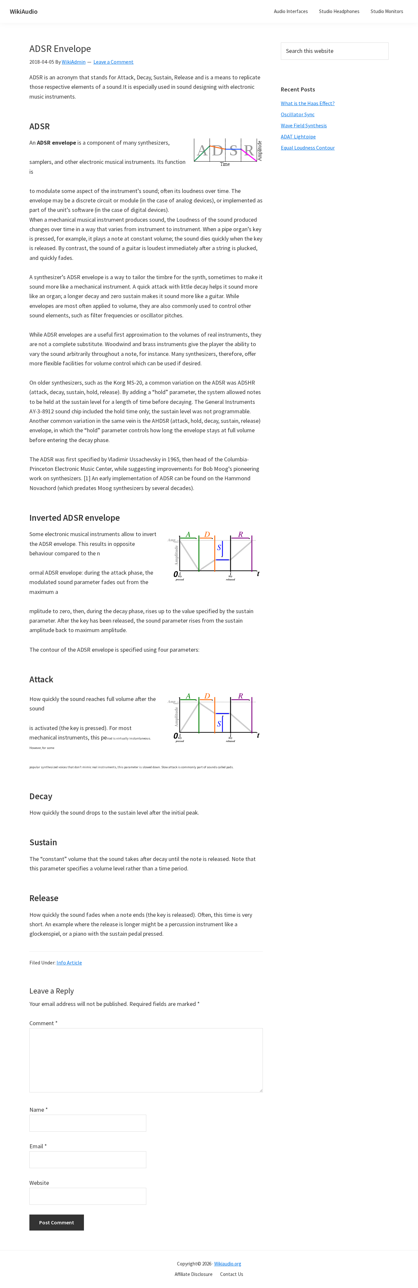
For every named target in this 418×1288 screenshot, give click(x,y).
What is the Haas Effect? (308, 103)
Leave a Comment (113, 61)
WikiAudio (24, 11)
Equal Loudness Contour (308, 147)
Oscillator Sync (297, 114)
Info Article (69, 962)
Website (39, 1182)
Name (38, 1109)
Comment (43, 1023)
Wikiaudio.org (227, 1264)
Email (38, 1146)
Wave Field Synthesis (304, 125)
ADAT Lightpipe (298, 136)
